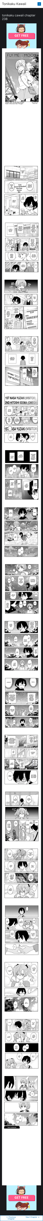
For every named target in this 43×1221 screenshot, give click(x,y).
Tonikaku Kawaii (14, 4)
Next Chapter (32, 1217)
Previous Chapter (11, 1218)
